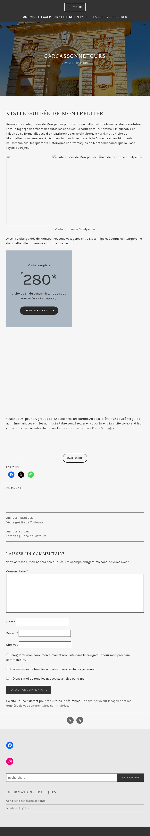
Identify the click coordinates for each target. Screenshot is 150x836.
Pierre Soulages (103, 428)
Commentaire (17, 571)
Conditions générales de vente (26, 800)
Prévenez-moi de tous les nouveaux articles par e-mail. (48, 678)
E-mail (12, 633)
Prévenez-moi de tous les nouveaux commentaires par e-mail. (53, 669)
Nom (10, 622)
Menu (77, 7)
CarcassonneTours (74, 56)
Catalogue (75, 458)
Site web (12, 644)
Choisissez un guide (39, 310)
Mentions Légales (17, 808)
